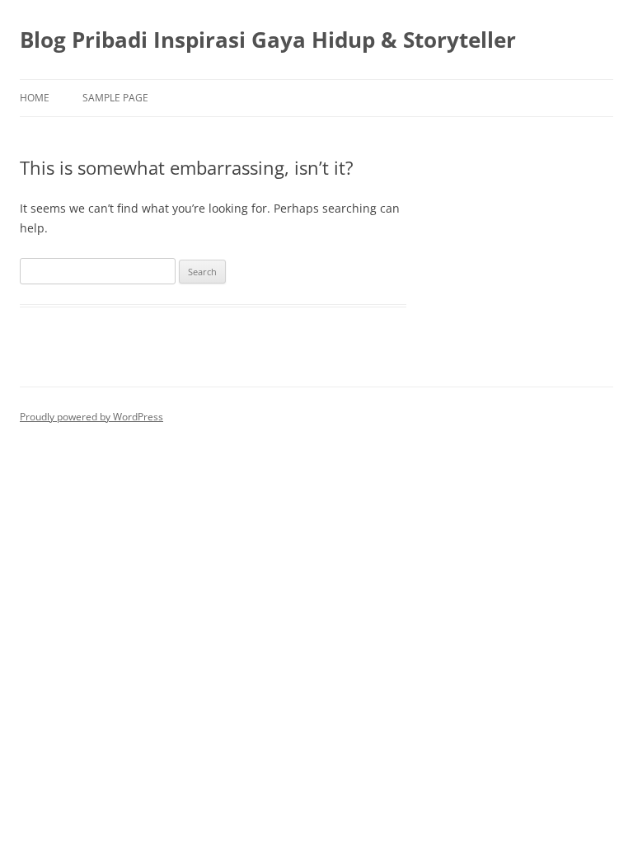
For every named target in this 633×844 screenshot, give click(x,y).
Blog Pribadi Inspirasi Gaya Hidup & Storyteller (268, 39)
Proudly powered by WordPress (91, 417)
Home (34, 98)
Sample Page (115, 98)
